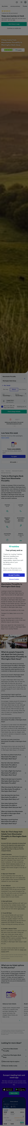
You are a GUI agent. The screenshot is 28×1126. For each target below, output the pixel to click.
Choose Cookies (14, 579)
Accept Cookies (14, 575)
